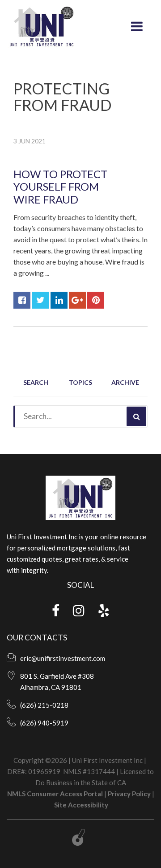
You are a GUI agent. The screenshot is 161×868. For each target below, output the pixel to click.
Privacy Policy (129, 794)
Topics (80, 382)
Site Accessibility (81, 805)
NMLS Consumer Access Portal (55, 794)
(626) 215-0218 (44, 705)
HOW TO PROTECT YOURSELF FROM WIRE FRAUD (60, 186)
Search (35, 382)
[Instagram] (79, 613)
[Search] (136, 416)
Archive (125, 382)
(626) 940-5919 (44, 723)
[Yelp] (104, 613)
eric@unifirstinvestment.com (62, 658)
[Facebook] (55, 613)
